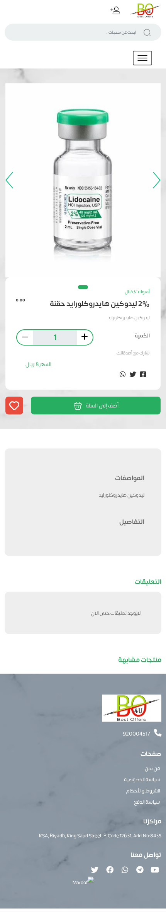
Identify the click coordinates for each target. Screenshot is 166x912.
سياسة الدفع (147, 801)
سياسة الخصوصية (142, 779)
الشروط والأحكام (143, 790)
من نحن (152, 767)
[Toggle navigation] (142, 58)
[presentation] (155, 180)
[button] (83, 287)
